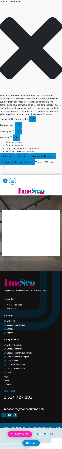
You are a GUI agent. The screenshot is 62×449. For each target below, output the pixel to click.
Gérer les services (14, 145)
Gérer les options (14, 142)
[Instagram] (51, 434)
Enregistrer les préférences (17, 162)
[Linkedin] (45, 434)
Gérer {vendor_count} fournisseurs (22, 148)
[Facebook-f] (4, 415)
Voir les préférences (43, 156)
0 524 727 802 (18, 397)
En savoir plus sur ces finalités (20, 151)
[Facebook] (38, 434)
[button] (31, 48)
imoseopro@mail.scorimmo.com (24, 409)
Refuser (22, 156)
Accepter (7, 156)
